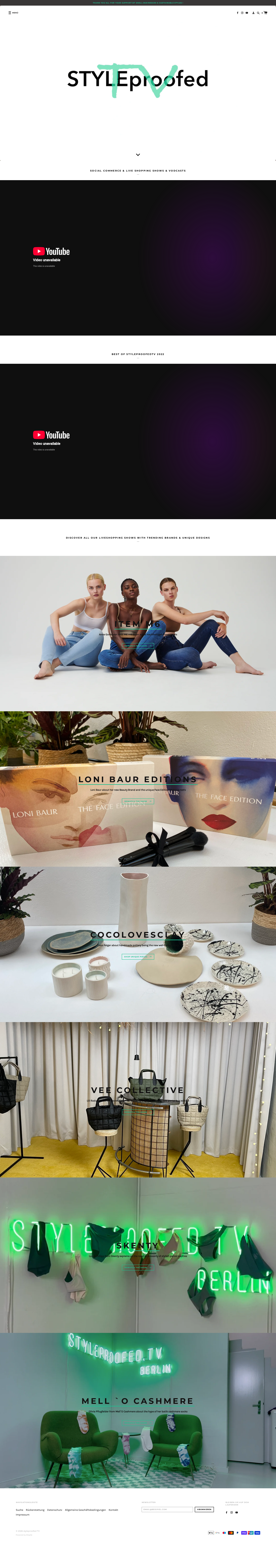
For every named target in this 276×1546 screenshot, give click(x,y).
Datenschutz (54, 1509)
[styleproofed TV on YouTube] (247, 12)
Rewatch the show (136, 646)
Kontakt (113, 1509)
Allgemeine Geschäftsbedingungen (85, 1509)
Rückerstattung (35, 1509)
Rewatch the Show (136, 801)
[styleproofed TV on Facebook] (237, 12)
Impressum (22, 1514)
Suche (19, 1509)
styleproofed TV (31, 1531)
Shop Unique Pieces (136, 957)
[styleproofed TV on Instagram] (242, 12)
